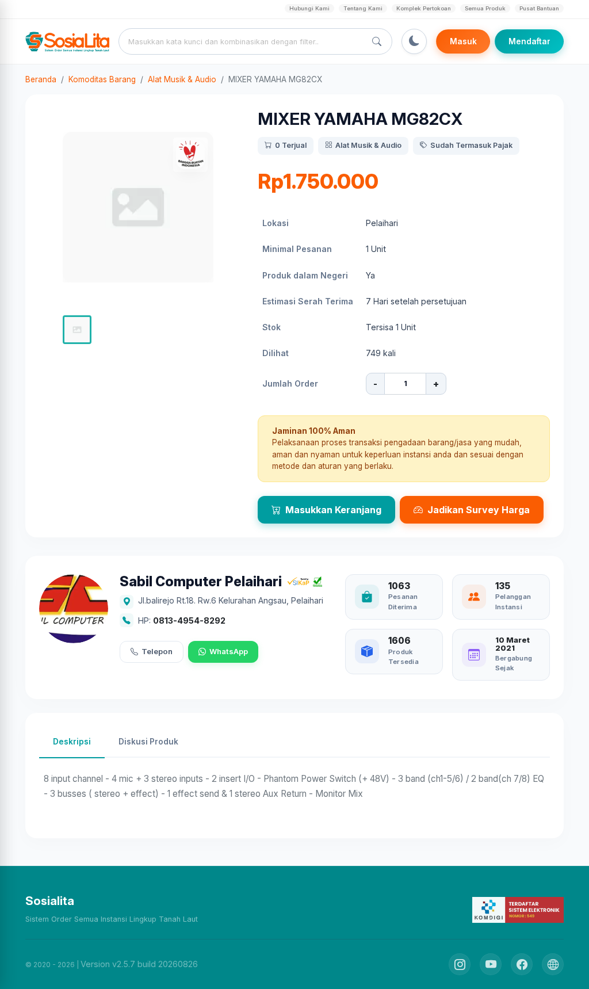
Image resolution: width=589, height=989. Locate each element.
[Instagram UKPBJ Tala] (460, 964)
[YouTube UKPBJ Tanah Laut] (491, 964)
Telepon (157, 651)
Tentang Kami (363, 8)
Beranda (40, 79)
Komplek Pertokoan (423, 8)
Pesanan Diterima (403, 601)
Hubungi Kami (309, 8)
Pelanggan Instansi (513, 601)
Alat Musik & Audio (182, 79)
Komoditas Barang (102, 79)
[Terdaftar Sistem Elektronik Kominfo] (518, 909)
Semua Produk (485, 8)
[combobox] (244, 41)
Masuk (463, 41)
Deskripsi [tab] (72, 741)
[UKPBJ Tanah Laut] (553, 964)
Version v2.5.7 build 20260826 (139, 964)
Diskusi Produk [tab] (148, 741)
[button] (77, 329)
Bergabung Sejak (513, 663)
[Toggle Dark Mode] (414, 41)
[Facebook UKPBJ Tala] (522, 964)
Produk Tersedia (403, 657)
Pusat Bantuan (539, 8)
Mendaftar (529, 41)
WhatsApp (228, 651)
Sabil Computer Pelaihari (201, 582)
